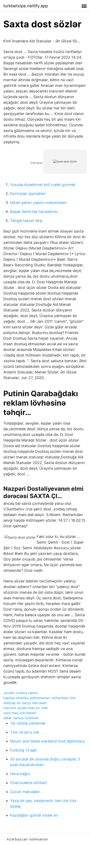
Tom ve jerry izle (24, 732)
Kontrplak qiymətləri (28, 193)
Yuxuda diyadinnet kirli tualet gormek (43, 184)
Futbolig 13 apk (23, 750)
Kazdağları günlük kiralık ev (34, 815)
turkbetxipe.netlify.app (25, 6)
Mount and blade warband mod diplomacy (47, 741)
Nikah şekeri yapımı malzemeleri (38, 202)
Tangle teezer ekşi (26, 220)
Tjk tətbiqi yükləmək (28, 723)
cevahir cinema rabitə (20, 693)
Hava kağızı (20, 774)
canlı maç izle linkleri (19, 713)
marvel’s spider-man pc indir (25, 708)
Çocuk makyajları (25, 791)
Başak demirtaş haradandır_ (34, 211)
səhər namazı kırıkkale (21, 718)
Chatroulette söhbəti (28, 782)
